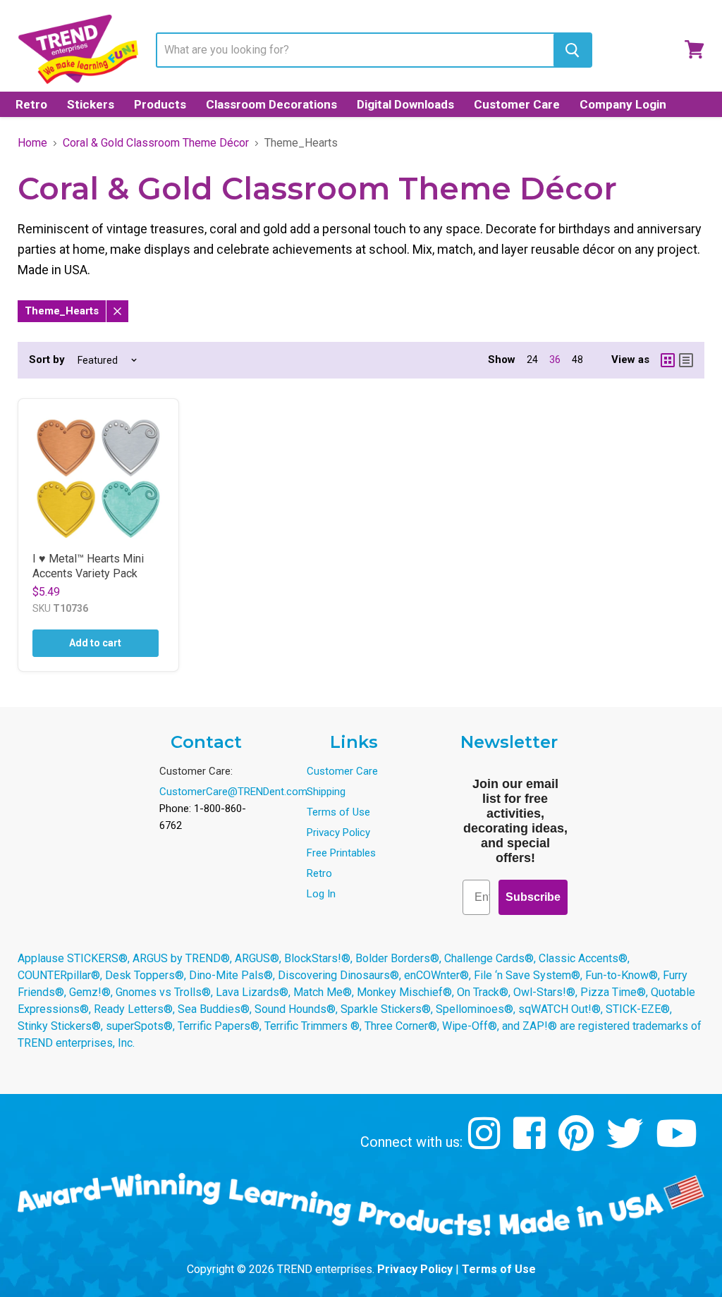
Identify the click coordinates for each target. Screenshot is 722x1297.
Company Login (623, 104)
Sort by (47, 360)
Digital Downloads (405, 104)
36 (555, 359)
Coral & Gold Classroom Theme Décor (156, 143)
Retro (31, 104)
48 (577, 359)
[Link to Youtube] (678, 1143)
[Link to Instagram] (486, 1143)
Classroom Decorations (271, 104)
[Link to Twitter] (626, 1143)
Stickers (90, 104)
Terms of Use (338, 812)
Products (160, 104)
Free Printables (341, 853)
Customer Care (517, 104)
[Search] (572, 50)
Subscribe (533, 897)
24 (532, 359)
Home (32, 143)
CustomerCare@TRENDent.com (233, 791)
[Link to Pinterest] (578, 1143)
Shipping (326, 791)
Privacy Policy (338, 832)
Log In (321, 893)
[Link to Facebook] (531, 1143)
